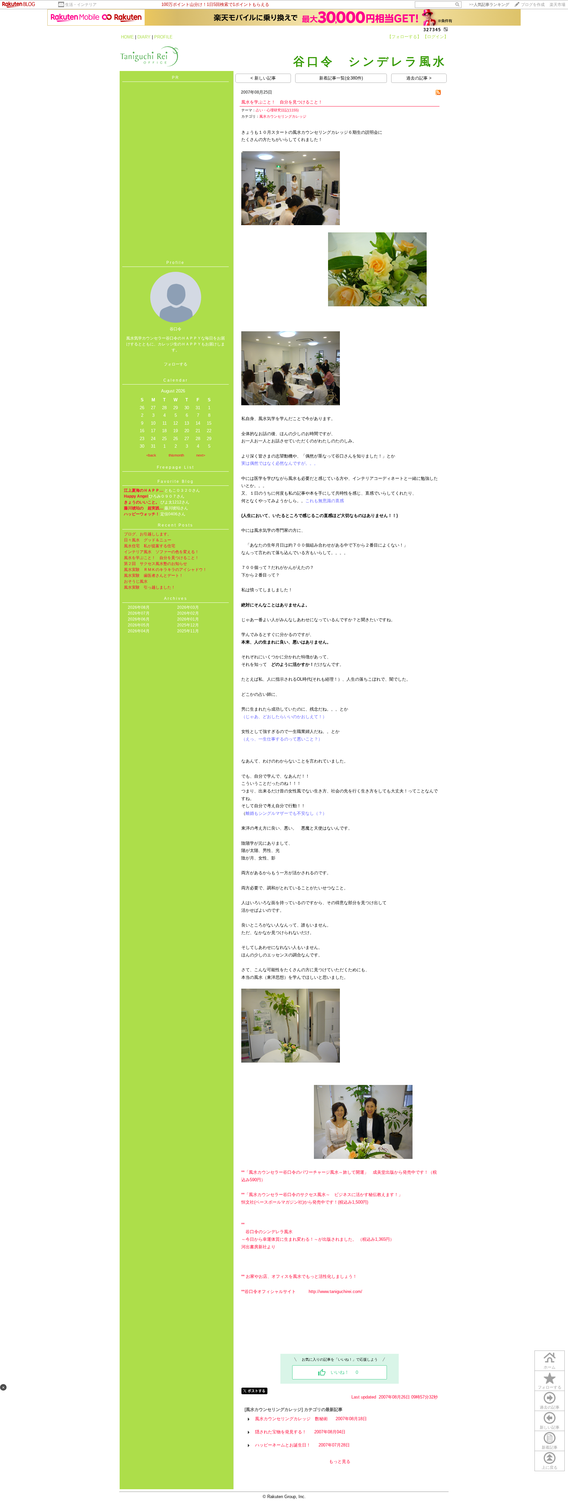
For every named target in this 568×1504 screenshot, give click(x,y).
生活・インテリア (81, 4)
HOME (127, 37)
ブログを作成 (533, 4)
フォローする (549, 1387)
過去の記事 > (419, 78)
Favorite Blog (175, 481)
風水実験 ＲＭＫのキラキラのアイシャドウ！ (165, 569)
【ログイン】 (435, 36)
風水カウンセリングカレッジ (282, 116)
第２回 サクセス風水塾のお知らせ (155, 563)
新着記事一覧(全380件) (341, 78)
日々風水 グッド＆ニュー (147, 540)
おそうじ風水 (136, 581)
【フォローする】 (404, 36)
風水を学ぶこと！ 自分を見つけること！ (161, 557)
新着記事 (549, 1447)
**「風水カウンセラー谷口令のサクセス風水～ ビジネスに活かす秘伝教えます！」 (322, 1194)
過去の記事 (549, 1407)
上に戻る (549, 1467)
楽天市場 (557, 4)
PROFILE (163, 37)
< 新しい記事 (263, 78)
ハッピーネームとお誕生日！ (283, 1445)
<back (151, 455)
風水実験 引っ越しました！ (149, 587)
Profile (175, 262)
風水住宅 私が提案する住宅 (149, 546)
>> (489, 4)
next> (200, 455)
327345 (432, 29)
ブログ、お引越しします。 (147, 534)
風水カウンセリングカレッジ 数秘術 (291, 1418)
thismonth (176, 455)
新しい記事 (549, 1427)
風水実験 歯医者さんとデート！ (153, 575)
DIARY (144, 37)
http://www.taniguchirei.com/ (335, 1291)
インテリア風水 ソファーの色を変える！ (161, 552)
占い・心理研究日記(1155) (277, 110)
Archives (175, 598)
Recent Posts (175, 525)
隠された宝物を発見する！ (280, 1431)
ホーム (550, 1367)
